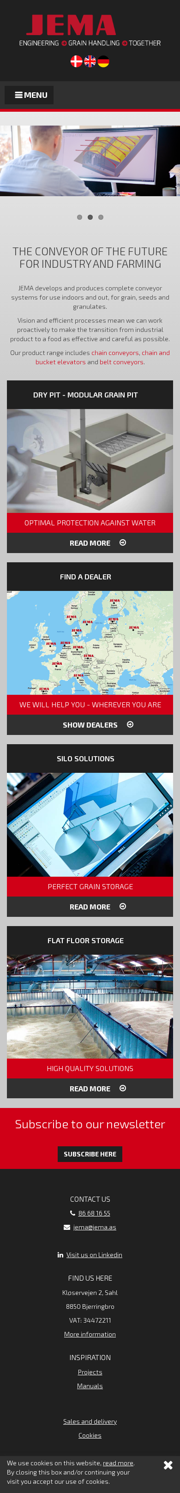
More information (90, 1334)
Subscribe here (90, 1154)
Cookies (90, 1435)
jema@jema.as (94, 1227)
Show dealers (90, 724)
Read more (90, 542)
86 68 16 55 (94, 1213)
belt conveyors (122, 362)
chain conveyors (115, 352)
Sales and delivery (90, 1421)
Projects (90, 1372)
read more (118, 1463)
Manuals (90, 1386)
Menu (35, 95)
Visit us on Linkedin (94, 1254)
